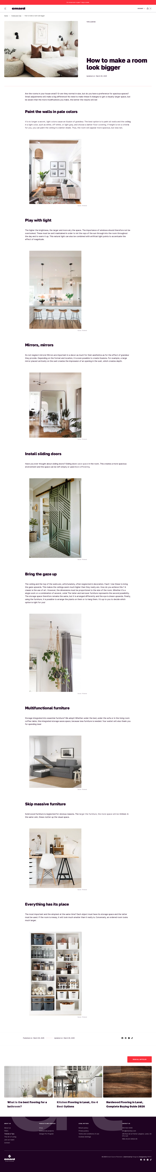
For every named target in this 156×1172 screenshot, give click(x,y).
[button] (141, 9)
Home (6, 16)
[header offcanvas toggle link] (6, 8)
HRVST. (149, 1157)
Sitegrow (135, 1157)
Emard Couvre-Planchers (114, 1157)
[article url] (28, 1082)
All (102, 8)
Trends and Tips (16, 16)
